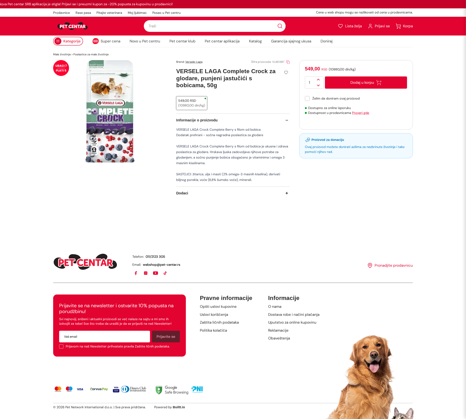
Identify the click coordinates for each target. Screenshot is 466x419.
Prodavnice (61, 13)
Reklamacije (278, 330)
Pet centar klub (182, 41)
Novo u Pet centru (145, 41)
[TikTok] (165, 273)
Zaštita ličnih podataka (219, 322)
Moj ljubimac (137, 13)
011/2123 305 (155, 256)
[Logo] (72, 26)
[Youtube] (155, 273)
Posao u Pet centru (166, 13)
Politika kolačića (213, 330)
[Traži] (280, 26)
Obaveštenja (279, 338)
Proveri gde (360, 113)
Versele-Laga (193, 62)
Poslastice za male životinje (91, 54)
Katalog (255, 41)
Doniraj (327, 41)
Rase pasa (83, 13)
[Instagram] (146, 273)
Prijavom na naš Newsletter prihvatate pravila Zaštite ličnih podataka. (118, 346)
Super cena (110, 41)
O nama (274, 306)
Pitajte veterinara (109, 13)
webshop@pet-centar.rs (161, 264)
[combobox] (214, 26)
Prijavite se (166, 336)
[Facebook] (136, 273)
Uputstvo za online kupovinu (292, 322)
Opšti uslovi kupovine (218, 306)
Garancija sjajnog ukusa (291, 41)
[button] (350, 26)
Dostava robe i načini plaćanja (293, 314)
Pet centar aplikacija (222, 41)
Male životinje (62, 54)
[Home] (85, 262)
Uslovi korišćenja (214, 314)
